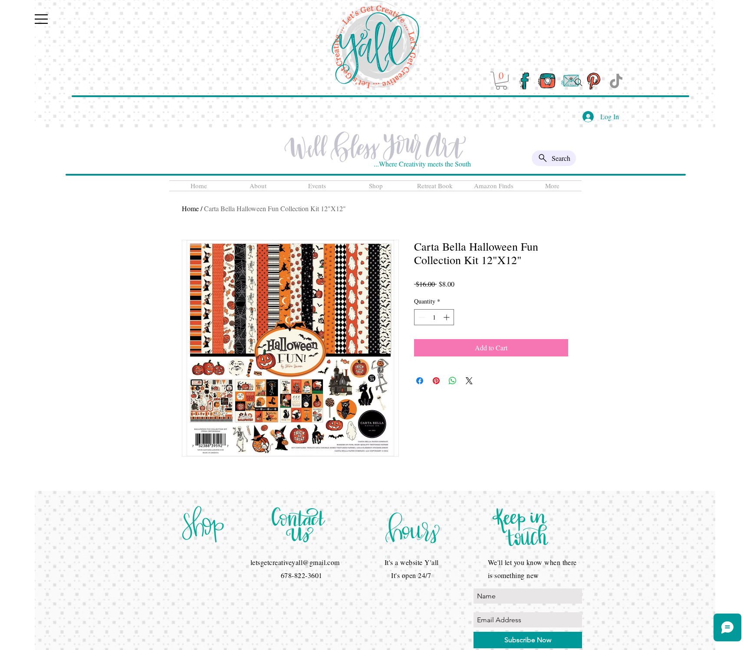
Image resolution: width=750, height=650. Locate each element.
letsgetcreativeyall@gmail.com (295, 562)
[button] (41, 19)
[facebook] (524, 81)
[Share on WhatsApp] (452, 381)
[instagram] (547, 81)
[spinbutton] (434, 317)
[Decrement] (420, 317)
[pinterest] (593, 81)
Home (190, 208)
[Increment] (447, 317)
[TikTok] (616, 81)
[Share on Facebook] (419, 381)
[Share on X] (469, 381)
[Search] (578, 82)
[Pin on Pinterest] (436, 381)
